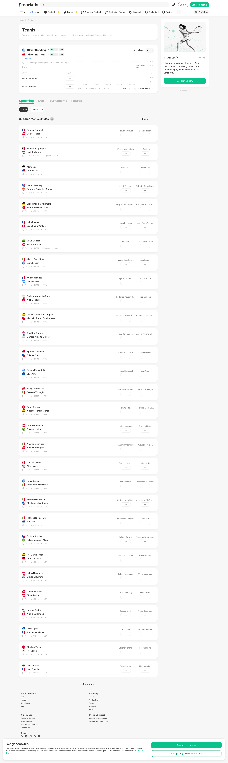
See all (145, 119)
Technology (94, 700)
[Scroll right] (179, 12)
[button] (90, 69)
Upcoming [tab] (26, 101)
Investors (93, 709)
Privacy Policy (26, 721)
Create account (200, 4)
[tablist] (88, 109)
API (22, 706)
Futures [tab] (76, 101)
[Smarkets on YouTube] (39, 736)
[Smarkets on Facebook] (35, 736)
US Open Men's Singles (58, 59)
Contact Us (25, 728)
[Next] (154, 50)
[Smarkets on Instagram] (31, 736)
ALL (81, 88)
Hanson (24, 700)
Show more (88, 684)
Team (91, 703)
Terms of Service (28, 718)
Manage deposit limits (29, 724)
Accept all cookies (186, 745)
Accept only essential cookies (186, 753)
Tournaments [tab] (57, 101)
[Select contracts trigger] (155, 88)
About (91, 697)
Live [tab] (41, 101)
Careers (92, 706)
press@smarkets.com (98, 718)
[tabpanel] (88, 397)
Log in (183, 4)
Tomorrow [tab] (37, 109)
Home (21, 20)
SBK (22, 697)
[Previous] (150, 50)
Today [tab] (24, 109)
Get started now (185, 81)
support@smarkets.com (98, 721)
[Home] (28, 5)
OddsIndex (25, 703)
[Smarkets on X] (22, 736)
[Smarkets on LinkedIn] (26, 736)
